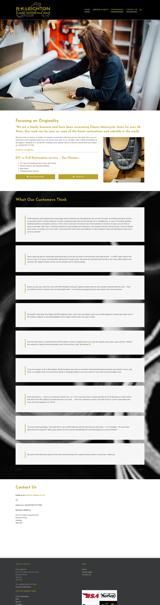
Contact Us (86, 575)
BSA (17, 599)
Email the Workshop (23, 587)
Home (84, 569)
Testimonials (87, 572)
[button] (140, 10)
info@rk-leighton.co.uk (35, 495)
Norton (18, 602)
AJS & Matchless (22, 596)
